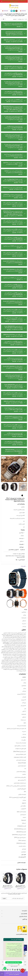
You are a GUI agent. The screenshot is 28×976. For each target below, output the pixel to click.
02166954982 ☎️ (23, 10)
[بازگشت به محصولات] (3, 19)
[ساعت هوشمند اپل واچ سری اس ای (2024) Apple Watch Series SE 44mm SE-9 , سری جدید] (20, 878)
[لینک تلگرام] (12, 11)
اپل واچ (14, 19)
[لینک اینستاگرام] (16, 11)
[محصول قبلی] (5, 19)
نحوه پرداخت (19, 949)
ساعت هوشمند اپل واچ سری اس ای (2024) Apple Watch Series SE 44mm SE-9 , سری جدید (20, 887)
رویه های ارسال (13, 949)
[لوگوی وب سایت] (14, 6)
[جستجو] (1, 14)
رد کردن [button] (2, 973)
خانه (26, 19)
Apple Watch (8, 556)
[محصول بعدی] (2, 19)
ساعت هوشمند (21, 19)
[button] (25, 469)
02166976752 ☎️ (5, 10)
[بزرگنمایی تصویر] (24, 479)
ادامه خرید (19, 26)
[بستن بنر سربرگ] (1, 1)
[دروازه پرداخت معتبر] (24, 929)
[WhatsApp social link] (14, 11)
